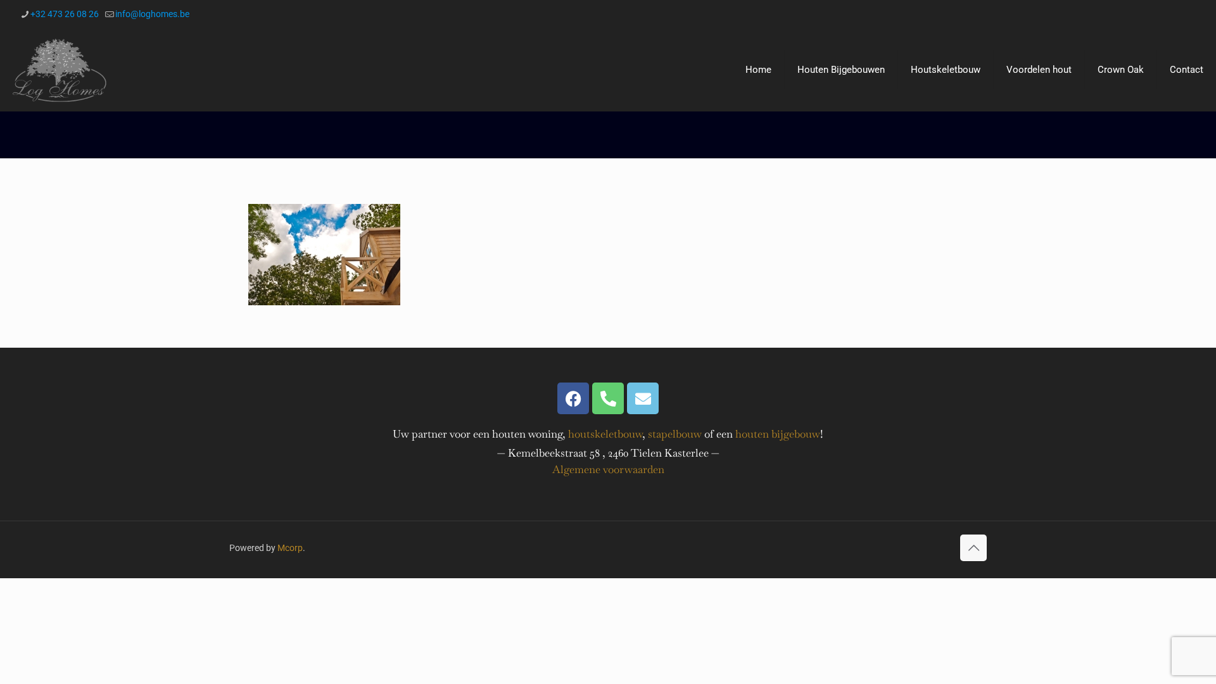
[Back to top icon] (973, 548)
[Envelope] (643, 398)
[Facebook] (573, 398)
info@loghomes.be (152, 14)
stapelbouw (675, 434)
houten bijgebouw (777, 434)
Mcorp (290, 548)
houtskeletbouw (605, 434)
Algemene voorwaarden (608, 469)
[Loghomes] (59, 69)
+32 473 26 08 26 (64, 14)
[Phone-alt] (608, 398)
